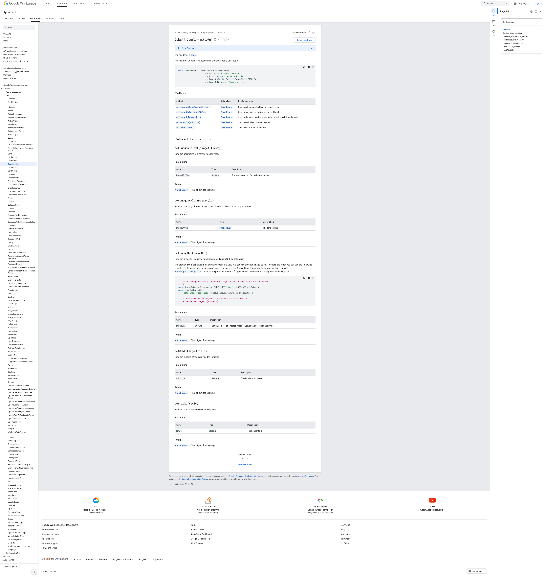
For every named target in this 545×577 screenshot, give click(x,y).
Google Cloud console (200, 539)
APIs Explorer (197, 543)
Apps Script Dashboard (201, 534)
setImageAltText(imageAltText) (193, 107)
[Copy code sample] (313, 67)
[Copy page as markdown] (224, 39)
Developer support (50, 543)
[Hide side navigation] (34, 572)
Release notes (48, 539)
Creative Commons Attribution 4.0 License (246, 476)
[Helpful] (309, 32)
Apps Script (62, 3)
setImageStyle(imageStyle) (191, 112)
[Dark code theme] (308, 67)
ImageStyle (225, 227)
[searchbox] (19, 27)
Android (77, 559)
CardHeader (227, 107)
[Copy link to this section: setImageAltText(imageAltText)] (224, 148)
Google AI (143, 559)
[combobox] (495, 3)
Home (48, 3)
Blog (343, 530)
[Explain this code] (304, 67)
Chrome (90, 559)
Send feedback (304, 40)
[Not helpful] (313, 32)
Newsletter (345, 534)
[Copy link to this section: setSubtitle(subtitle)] (210, 351)
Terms (44, 571)
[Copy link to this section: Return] (184, 184)
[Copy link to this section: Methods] (189, 93)
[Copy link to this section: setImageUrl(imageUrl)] (211, 253)
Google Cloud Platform (123, 559)
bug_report (531, 11)
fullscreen (536, 11)
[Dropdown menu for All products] (87, 3)
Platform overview (50, 530)
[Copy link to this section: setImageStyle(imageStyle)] (217, 200)
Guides (21, 18)
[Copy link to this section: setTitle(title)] (202, 403)
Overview (8, 18)
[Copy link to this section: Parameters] (190, 162)
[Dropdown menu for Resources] (107, 3)
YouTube (345, 543)
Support (63, 18)
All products (78, 3)
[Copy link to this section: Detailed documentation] (215, 139)
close (540, 11)
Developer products (50, 534)
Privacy (53, 571)
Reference (35, 18)
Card (193, 55)
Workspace (28, 3)
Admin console (197, 530)
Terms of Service (49, 548)
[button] (18, 34)
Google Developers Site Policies (195, 479)
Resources (99, 3)
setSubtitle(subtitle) (188, 122)
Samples (50, 18)
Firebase (103, 559)
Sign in (538, 3)
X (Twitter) (345, 539)
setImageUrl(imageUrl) (188, 117)
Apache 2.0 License (306, 476)
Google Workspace (191, 32)
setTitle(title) (185, 127)
